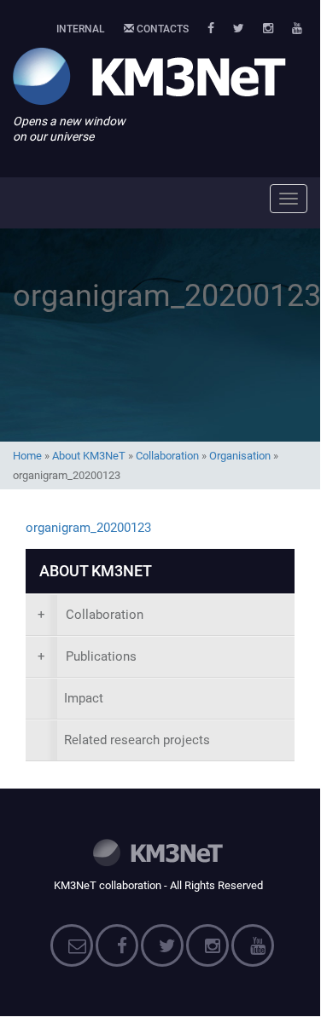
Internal (80, 29)
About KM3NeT (88, 455)
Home (27, 455)
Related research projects (137, 740)
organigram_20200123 (88, 527)
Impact (83, 698)
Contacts (161, 29)
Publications (87, 656)
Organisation (240, 455)
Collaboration (167, 455)
